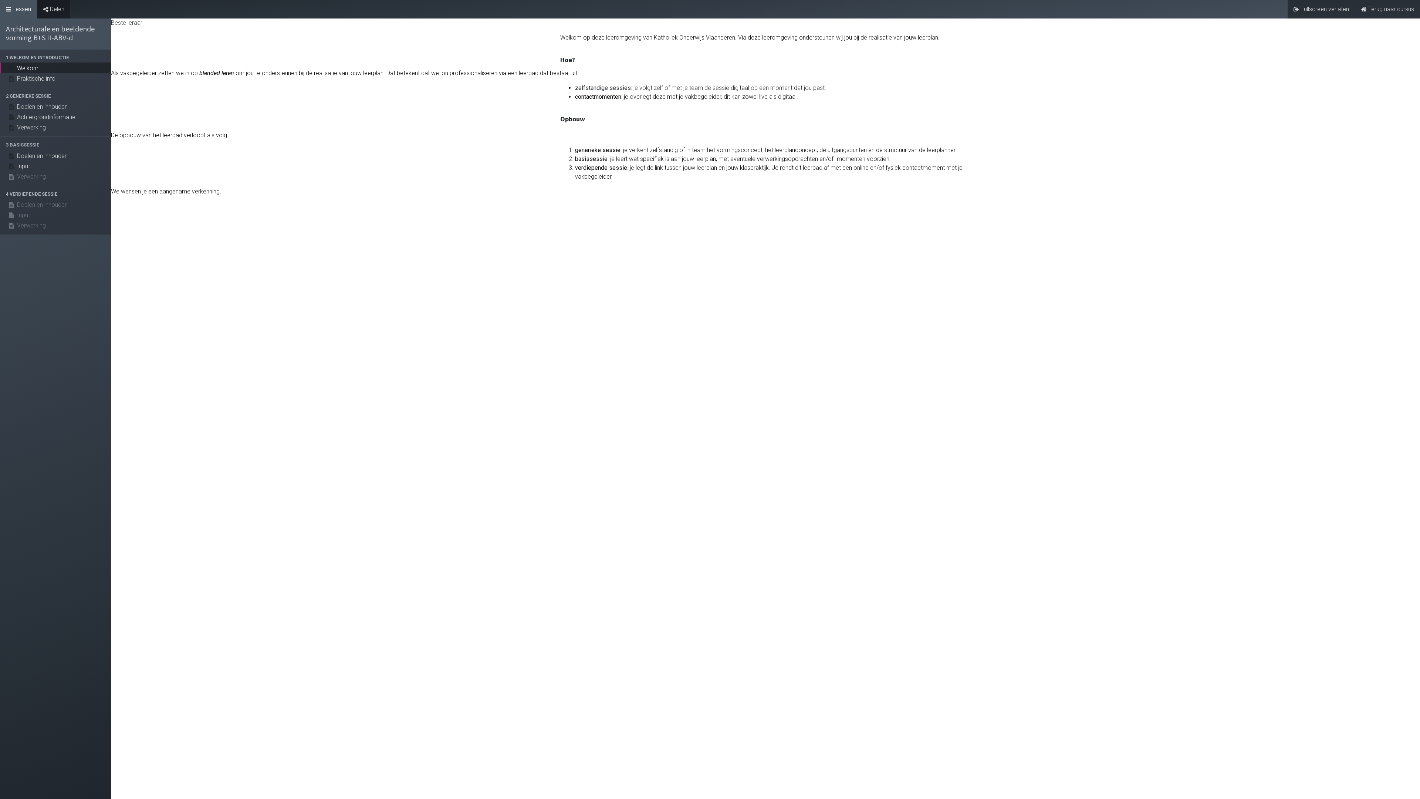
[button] (55, 58)
